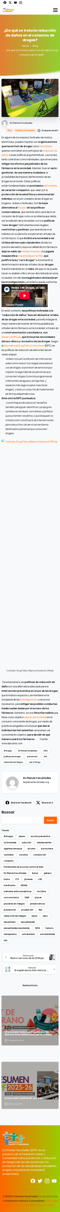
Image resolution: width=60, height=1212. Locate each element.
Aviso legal (52, 1201)
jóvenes (28, 879)
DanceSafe (45, 146)
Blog (35, 45)
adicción (26, 842)
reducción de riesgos (13, 762)
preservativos (37, 903)
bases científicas (11, 337)
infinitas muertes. (30, 251)
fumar (35, 873)
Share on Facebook (21, 802)
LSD (40, 879)
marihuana (9, 885)
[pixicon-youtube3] (54, 1180)
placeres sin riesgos (14, 903)
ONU (45, 750)
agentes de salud (13, 848)
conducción (39, 854)
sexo (45, 915)
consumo (9, 860)
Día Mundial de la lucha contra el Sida (23, 866)
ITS (17, 879)
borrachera (47, 848)
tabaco (49, 928)
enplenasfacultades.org (36, 782)
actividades (10, 842)
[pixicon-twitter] (40, 1180)
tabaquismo (10, 934)
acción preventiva (40, 836)
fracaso (22, 207)
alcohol (31, 848)
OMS (26, 897)
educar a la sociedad (35, 717)
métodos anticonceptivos (17, 891)
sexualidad (9, 921)
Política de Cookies (43, 1205)
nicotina (41, 891)
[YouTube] (15, 2)
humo (7, 879)
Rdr (45, 756)
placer (38, 897)
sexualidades (28, 921)
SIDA (37, 928)
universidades (47, 934)
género (48, 873)
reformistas (50, 185)
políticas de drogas (12, 756)
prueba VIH (27, 909)
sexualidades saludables (17, 928)
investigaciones (29, 699)
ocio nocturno (11, 897)
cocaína (23, 854)
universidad (28, 934)
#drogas (8, 750)
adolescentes (44, 842)
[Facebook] (5, 2)
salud (34, 915)
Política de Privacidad (19, 1205)
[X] (10, 2)
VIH (5, 940)
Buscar (8, 812)
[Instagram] (20, 2)
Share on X (47, 802)
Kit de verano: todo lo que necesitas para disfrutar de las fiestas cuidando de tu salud (28, 1033)
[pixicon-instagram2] (47, 1180)
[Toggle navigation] (55, 10)
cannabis (9, 854)
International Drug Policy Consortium (24, 345)
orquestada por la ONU (30, 255)
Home (25, 45)
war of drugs (34, 762)
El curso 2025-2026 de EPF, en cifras (23, 1098)
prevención (32, 756)
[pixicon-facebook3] (32, 1180)
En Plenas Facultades (27, 750)
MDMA (24, 885)
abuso (22, 836)
